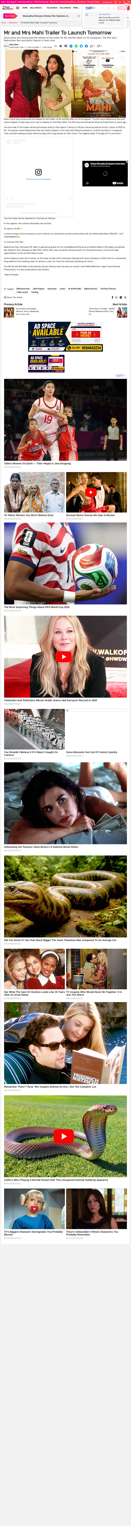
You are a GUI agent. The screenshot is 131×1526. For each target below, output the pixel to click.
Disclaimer (81, 2)
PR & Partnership (41, 2)
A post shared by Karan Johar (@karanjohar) (38, 213)
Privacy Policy (93, 2)
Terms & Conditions (68, 2)
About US (54, 2)
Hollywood (65, 8)
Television (51, 8)
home (25, 8)
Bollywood (35, 8)
